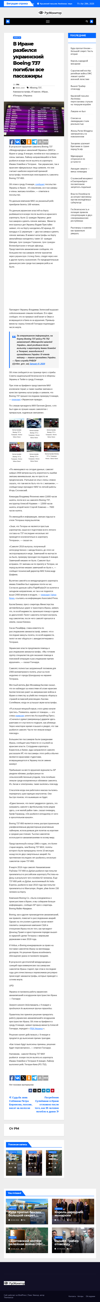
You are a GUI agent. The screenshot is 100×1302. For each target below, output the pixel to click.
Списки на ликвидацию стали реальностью (80, 121)
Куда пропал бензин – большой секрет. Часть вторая (82, 51)
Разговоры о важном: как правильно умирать (81, 231)
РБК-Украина (36, 1028)
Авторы (80, 1296)
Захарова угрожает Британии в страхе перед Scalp (80, 146)
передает (16, 399)
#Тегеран (17, 96)
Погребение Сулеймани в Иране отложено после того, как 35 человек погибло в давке (47, 1104)
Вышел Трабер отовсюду (67, 1242)
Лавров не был (78, 111)
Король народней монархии (69, 1213)
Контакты (72, 1296)
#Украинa (27, 96)
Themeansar (8, 1297)
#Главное (35, 92)
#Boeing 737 (36, 88)
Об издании (90, 1296)
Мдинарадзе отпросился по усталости (78, 159)
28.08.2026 (15, 1220)
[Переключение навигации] (47, 21)
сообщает (40, 184)
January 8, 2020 (37, 364)
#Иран (45, 92)
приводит (19, 716)
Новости (17, 37)
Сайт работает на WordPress (15, 1295)
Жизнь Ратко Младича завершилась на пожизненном (82, 134)
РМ (17, 84)
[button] (87, 21)
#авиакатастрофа (21, 92)
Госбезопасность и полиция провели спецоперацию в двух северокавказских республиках (81, 215)
